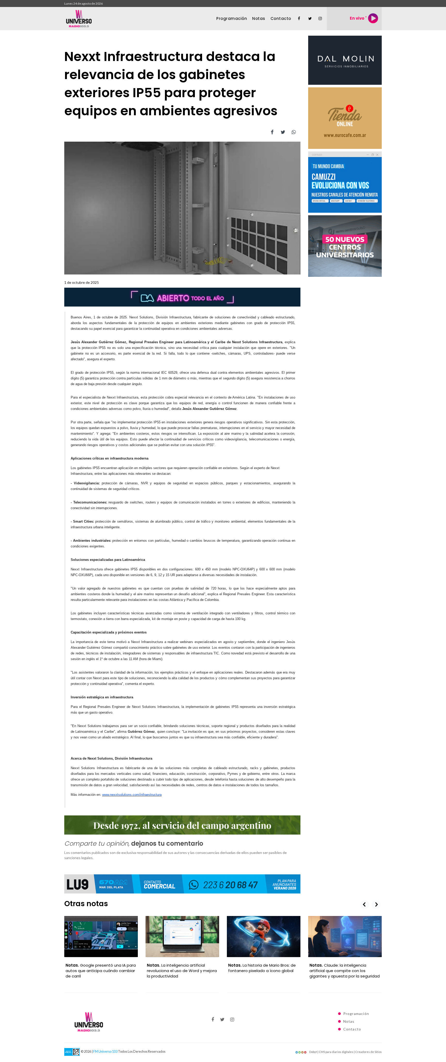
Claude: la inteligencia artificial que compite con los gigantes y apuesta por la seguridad (344, 970)
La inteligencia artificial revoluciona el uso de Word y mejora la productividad (182, 970)
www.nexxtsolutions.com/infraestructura (132, 795)
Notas (258, 18)
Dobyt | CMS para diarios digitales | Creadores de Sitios (345, 1051)
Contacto (280, 18)
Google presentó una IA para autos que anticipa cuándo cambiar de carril (101, 970)
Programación (231, 18)
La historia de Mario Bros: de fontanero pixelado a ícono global (262, 967)
